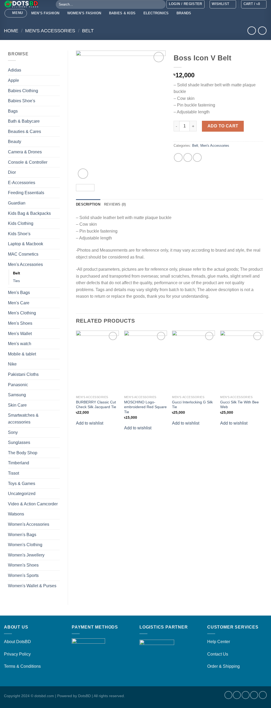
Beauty (14, 141)
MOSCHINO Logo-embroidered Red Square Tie (145, 407)
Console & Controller (27, 162)
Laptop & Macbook (25, 244)
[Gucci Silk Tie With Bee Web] (241, 362)
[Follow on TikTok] (246, 695)
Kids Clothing (20, 223)
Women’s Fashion (84, 13)
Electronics (156, 13)
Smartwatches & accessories (23, 418)
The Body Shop (22, 453)
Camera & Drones (25, 152)
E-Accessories (21, 182)
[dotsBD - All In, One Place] (26, 4)
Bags (13, 111)
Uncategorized (21, 493)
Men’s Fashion (45, 13)
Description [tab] (88, 204)
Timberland (18, 463)
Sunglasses (19, 442)
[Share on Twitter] (187, 157)
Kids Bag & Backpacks (29, 213)
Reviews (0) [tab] (115, 204)
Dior (12, 172)
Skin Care (17, 405)
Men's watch (19, 343)
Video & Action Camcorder (33, 504)
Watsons (16, 514)
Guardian (16, 203)
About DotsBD (17, 641)
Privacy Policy (17, 654)
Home (11, 30)
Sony (13, 432)
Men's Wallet (20, 333)
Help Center (218, 641)
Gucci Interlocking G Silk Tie (192, 404)
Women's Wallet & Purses (32, 586)
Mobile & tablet (22, 354)
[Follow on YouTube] (263, 695)
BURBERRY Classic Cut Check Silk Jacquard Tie (96, 404)
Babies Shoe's (21, 101)
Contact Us (217, 654)
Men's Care (18, 303)
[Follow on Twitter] (254, 695)
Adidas (14, 70)
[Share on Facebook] (178, 157)
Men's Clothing (22, 313)
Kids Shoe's (19, 233)
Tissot (13, 473)
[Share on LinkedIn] (197, 157)
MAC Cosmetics (23, 254)
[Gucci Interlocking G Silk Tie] (193, 362)
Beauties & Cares (24, 131)
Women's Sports (23, 575)
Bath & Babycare (24, 121)
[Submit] (160, 4)
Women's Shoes (23, 565)
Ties (16, 281)
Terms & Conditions (22, 666)
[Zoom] (83, 173)
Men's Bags (19, 292)
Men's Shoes (20, 323)
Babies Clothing (23, 90)
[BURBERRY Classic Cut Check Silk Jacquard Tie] (97, 362)
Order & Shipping (223, 666)
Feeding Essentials (26, 192)
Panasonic (18, 384)
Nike (12, 364)
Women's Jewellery (26, 555)
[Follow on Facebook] (228, 695)
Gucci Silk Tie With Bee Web (239, 404)
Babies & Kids (122, 13)
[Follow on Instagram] (237, 695)
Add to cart (222, 126)
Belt (88, 30)
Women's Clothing (25, 544)
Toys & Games (21, 483)
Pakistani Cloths (23, 374)
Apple (13, 80)
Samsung (17, 395)
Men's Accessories (50, 30)
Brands (184, 13)
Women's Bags (22, 534)
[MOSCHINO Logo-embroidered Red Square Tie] (145, 362)
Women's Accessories (28, 524)
